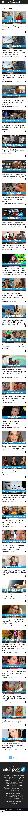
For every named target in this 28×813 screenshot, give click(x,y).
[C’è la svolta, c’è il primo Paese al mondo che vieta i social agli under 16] (14, 189)
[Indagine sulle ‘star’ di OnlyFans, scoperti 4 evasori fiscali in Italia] (14, 237)
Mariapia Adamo (5, 131)
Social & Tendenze (5, 567)
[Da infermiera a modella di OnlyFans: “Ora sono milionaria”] (14, 712)
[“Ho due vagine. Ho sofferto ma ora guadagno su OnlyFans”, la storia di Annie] (14, 611)
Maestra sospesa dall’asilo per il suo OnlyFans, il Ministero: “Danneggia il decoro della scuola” (14, 322)
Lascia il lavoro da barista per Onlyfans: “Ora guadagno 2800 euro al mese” (12, 746)
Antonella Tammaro (6, 452)
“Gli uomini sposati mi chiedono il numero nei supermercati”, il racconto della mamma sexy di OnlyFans (14, 647)
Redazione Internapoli (7, 31)
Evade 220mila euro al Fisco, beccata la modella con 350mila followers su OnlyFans (13, 53)
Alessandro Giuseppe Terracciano (9, 203)
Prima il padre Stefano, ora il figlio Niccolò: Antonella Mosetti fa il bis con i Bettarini (14, 398)
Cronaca (3, 23)
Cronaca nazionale (5, 317)
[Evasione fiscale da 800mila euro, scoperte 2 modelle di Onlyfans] (14, 166)
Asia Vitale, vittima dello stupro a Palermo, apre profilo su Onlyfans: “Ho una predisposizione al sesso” (14, 270)
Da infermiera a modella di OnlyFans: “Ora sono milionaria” (13, 722)
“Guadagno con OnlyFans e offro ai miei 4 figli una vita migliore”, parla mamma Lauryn (14, 28)
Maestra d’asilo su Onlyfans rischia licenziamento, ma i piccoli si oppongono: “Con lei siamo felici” (14, 372)
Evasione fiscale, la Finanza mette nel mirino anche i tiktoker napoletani (14, 522)
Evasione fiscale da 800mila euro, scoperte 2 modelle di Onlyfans (14, 176)
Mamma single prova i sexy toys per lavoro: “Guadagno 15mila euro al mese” (14, 572)
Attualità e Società (5, 147)
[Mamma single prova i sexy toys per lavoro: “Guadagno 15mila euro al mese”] (14, 561)
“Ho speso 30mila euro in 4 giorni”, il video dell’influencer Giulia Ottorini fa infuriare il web (14, 547)
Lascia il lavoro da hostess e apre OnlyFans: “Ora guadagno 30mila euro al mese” (14, 673)
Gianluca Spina (5, 501)
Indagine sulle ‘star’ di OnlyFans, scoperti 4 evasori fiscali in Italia (13, 246)
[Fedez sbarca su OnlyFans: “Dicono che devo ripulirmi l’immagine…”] (14, 412)
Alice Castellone (5, 402)
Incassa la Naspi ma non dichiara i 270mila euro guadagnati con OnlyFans (14, 102)
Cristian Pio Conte (6, 326)
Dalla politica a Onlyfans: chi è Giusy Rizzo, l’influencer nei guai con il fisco (13, 473)
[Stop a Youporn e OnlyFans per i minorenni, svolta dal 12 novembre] (14, 214)
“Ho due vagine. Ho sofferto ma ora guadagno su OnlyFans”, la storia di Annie (13, 622)
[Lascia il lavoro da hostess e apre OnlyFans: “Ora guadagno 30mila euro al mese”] (14, 662)
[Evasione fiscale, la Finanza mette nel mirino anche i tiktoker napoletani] (14, 512)
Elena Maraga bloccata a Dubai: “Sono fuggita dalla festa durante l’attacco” (13, 127)
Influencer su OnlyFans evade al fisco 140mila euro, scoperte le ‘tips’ (13, 77)
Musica (3, 418)
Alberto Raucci (5, 677)
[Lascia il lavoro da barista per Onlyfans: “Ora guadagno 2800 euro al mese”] (14, 735)
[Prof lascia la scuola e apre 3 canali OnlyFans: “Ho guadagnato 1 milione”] (14, 687)
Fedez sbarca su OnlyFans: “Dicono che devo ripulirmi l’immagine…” (11, 423)
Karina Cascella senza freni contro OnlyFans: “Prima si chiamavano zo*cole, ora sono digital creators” (14, 448)
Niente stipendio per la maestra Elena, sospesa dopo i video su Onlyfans (13, 347)
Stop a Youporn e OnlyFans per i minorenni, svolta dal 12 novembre (14, 224)
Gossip (3, 641)
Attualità (3, 122)
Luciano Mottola (5, 476)
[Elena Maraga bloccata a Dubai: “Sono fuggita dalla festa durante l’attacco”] (14, 116)
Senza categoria (5, 243)
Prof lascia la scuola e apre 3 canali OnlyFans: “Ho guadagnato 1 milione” (14, 698)
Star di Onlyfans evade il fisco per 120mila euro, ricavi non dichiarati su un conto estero (14, 497)
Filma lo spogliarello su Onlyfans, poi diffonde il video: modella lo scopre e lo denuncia (14, 597)
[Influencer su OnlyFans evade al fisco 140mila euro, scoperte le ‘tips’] (14, 67)
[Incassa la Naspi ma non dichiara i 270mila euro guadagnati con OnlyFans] (14, 91)
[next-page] (17, 757)
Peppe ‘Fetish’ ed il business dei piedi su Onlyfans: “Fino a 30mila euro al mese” (13, 152)
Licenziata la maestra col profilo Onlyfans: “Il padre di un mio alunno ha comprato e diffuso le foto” (13, 296)
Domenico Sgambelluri (7, 155)
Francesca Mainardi (6, 600)
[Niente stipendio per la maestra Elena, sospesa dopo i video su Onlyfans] (14, 336)
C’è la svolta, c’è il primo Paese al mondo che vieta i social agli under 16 (13, 199)
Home (3, 6)
